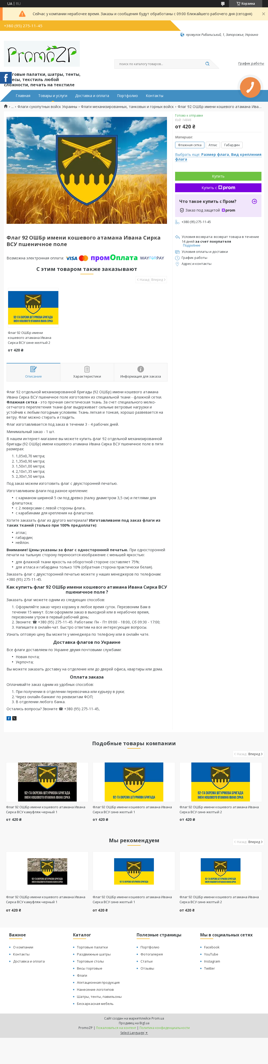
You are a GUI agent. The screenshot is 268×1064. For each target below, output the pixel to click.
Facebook (212, 947)
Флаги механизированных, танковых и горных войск (127, 106)
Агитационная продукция (98, 982)
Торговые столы (90, 961)
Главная (23, 96)
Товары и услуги (52, 96)
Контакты (154, 96)
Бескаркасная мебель (95, 1003)
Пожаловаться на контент (116, 1028)
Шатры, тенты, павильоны (99, 996)
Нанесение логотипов (95, 989)
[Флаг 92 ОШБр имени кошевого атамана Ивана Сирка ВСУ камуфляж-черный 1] (47, 782)
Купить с (209, 187)
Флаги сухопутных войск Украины (47, 106)
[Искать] (207, 64)
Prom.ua (158, 1018)
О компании (23, 947)
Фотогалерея (152, 954)
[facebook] (9, 718)
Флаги (82, 975)
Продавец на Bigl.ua (134, 1023)
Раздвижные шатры (94, 954)
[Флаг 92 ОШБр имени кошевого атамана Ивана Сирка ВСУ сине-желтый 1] (134, 782)
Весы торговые (89, 968)
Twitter (209, 968)
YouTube (211, 954)
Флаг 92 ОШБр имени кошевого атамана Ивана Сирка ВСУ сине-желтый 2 (29, 337)
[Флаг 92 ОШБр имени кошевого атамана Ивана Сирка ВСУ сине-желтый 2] (33, 308)
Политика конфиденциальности (164, 1028)
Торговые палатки (92, 947)
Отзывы (147, 968)
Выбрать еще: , (218, 157)
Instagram (212, 961)
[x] (14, 718)
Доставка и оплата (92, 96)
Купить (218, 176)
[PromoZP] (42, 54)
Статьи (147, 961)
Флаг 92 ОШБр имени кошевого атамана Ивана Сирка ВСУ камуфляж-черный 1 (45, 809)
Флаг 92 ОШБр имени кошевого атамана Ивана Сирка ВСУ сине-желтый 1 (132, 809)
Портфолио (127, 96)
